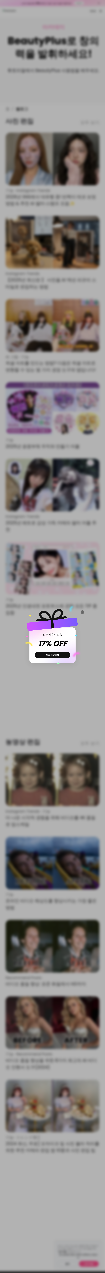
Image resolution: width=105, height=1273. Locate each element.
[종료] (82, 612)
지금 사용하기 (52, 654)
